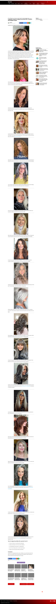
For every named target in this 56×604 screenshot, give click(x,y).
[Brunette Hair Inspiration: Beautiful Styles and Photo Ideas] (24, 566)
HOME (9, 3)
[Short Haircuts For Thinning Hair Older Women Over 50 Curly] (11, 575)
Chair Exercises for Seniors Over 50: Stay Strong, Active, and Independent (43, 76)
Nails (16, 3)
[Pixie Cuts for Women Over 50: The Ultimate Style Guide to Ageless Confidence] (31, 566)
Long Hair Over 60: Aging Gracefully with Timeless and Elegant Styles (17, 570)
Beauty (19, 3)
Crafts (22, 3)
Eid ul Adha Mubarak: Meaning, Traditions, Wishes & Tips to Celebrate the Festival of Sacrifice (43, 54)
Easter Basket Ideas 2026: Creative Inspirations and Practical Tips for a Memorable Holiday (43, 62)
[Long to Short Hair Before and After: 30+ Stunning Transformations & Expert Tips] (11, 566)
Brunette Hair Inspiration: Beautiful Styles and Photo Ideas (23, 570)
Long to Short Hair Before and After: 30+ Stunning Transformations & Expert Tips (11, 571)
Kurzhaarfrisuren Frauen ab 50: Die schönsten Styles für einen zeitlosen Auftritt (31, 580)
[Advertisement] (28, 598)
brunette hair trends (18, 136)
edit (15, 560)
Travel (30, 3)
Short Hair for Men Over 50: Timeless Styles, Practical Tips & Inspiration (43, 84)
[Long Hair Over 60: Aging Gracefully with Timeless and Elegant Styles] (18, 566)
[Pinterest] (27, 23)
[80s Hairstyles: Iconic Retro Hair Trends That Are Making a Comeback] (18, 575)
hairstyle (19, 560)
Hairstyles (12, 3)
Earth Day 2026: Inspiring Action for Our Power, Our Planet (42, 58)
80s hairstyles (32, 57)
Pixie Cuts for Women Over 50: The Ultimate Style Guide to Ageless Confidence (31, 571)
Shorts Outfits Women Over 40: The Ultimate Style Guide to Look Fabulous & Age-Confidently (43, 80)
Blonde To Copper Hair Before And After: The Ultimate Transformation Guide (43, 73)
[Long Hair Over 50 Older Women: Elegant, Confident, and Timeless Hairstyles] (24, 575)
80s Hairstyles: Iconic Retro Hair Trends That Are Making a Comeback (17, 580)
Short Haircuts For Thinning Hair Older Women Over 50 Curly (11, 579)
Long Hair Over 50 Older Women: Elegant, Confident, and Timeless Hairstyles (24, 580)
